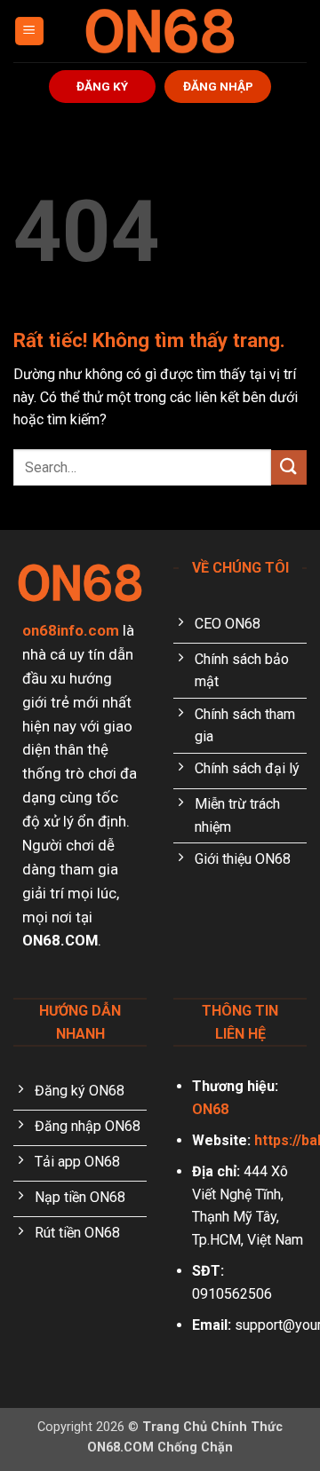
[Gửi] (289, 467)
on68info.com (70, 630)
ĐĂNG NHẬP (218, 86)
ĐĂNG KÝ (102, 86)
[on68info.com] (160, 31)
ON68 (210, 1109)
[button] (29, 31)
